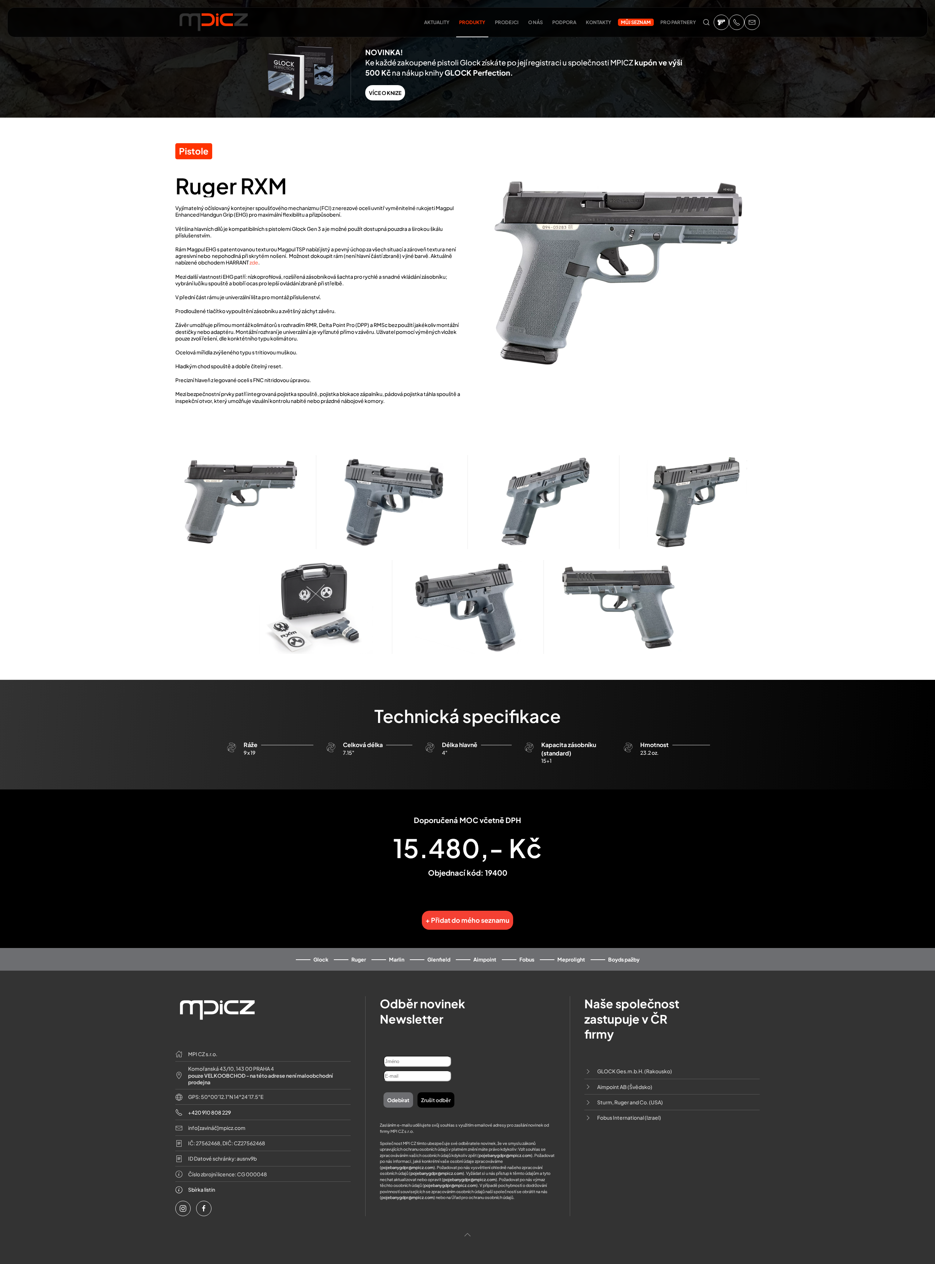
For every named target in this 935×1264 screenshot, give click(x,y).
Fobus (526, 959)
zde (253, 262)
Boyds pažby (624, 959)
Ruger (358, 959)
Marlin (396, 959)
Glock (320, 959)
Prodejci (507, 22)
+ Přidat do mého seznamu (467, 920)
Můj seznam (636, 22)
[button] (706, 22)
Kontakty (598, 22)
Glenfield (438, 959)
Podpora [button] (564, 22)
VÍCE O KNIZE (385, 93)
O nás (535, 22)
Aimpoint (484, 959)
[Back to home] (213, 26)
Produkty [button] (472, 22)
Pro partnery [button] (678, 22)
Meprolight (571, 959)
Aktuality (437, 22)
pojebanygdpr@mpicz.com (505, 1155)
